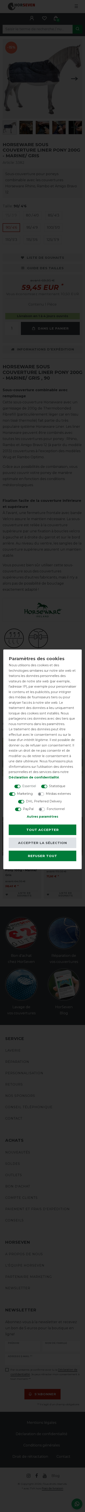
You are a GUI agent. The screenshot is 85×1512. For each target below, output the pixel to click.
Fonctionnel (56, 809)
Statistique (57, 786)
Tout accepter (42, 830)
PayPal (28, 809)
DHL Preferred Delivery (44, 801)
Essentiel (29, 786)
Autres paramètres (42, 817)
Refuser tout (42, 856)
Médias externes (58, 794)
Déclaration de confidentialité (34, 777)
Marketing (25, 794)
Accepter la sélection (42, 843)
